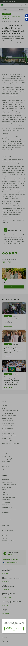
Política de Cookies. (17, 625)
